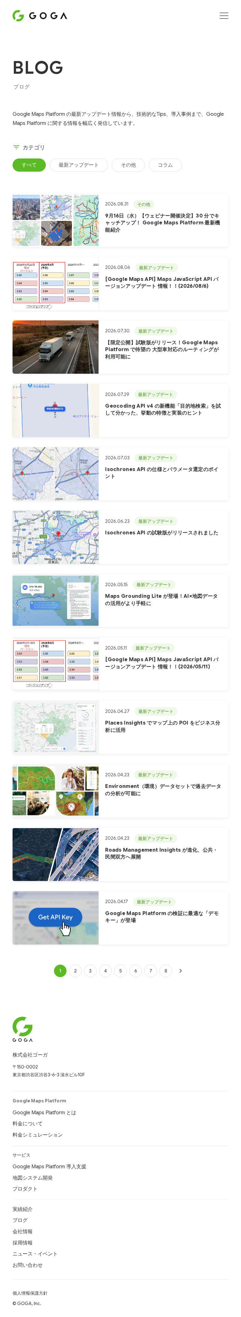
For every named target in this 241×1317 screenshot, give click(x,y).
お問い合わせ (28, 1265)
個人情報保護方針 (30, 1293)
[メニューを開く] (224, 16)
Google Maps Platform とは (44, 1113)
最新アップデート (79, 165)
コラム (165, 165)
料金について (28, 1124)
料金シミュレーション (38, 1135)
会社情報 (23, 1232)
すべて (29, 165)
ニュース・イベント (35, 1254)
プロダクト (25, 1189)
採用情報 (23, 1243)
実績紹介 (23, 1209)
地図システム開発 (33, 1178)
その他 (128, 165)
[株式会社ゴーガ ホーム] (49, 1029)
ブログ (20, 1220)
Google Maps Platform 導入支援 (49, 1167)
